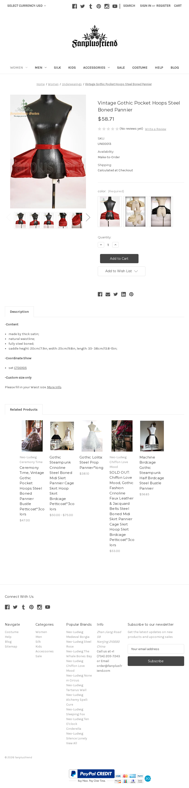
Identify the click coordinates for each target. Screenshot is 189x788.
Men (38, 67)
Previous (8, 217)
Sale (121, 67)
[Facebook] (74, 6)
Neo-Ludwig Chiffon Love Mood (75, 666)
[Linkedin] (123, 294)
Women (16, 67)
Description (19, 311)
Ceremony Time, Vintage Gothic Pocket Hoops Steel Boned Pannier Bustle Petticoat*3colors (32, 491)
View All (71, 743)
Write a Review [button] (155, 129)
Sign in (145, 6)
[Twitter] (82, 6)
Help (159, 67)
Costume (140, 67)
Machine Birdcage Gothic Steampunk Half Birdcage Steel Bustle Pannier (151, 472)
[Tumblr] (90, 6)
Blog (175, 67)
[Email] (108, 294)
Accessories (94, 67)
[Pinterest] (98, 6)
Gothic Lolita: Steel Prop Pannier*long (91, 462)
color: (111, 191)
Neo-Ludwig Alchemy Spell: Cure (77, 699)
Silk (57, 67)
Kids (72, 67)
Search (129, 6)
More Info (54, 387)
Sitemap (11, 646)
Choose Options (32, 435)
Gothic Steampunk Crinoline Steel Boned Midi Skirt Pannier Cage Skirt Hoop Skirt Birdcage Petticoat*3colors (62, 483)
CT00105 (20, 368)
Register (163, 6)
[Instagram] (106, 6)
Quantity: (104, 237)
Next (87, 217)
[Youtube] (114, 6)
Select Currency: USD (25, 6)
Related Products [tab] (24, 409)
